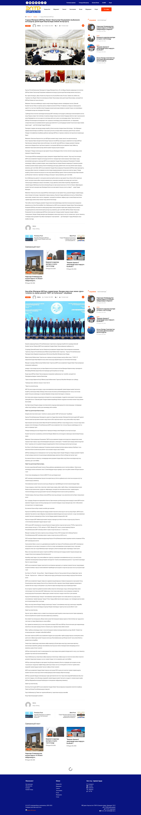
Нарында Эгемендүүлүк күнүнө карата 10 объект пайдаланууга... (75, 278)
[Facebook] (36, 2)
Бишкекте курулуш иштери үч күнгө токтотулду (31, 264)
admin (39, 25)
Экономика (73, 9)
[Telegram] (39, 2)
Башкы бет (47, 9)
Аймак (70, 272)
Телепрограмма (70, 2)
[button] (106, 9)
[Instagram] (27, 2)
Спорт (96, 9)
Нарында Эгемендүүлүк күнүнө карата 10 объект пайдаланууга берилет (105, 28)
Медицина (88, 9)
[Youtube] (30, 2)
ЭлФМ (104, 2)
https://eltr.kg (36, 228)
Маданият (56, 9)
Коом (80, 9)
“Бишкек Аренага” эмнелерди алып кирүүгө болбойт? (54, 264)
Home (29, 16)
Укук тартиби (100, 56)
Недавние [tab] (92, 20)
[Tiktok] (42, 2)
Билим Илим (95, 2)
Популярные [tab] (102, 20)
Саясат (64, 9)
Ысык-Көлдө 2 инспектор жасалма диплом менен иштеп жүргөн (106, 59)
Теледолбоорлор (84, 2)
